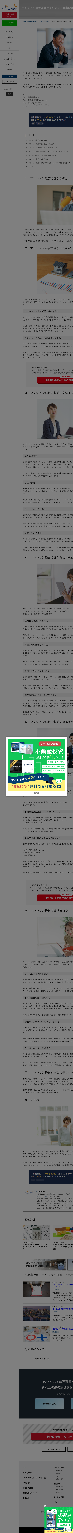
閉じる (36, 793)
